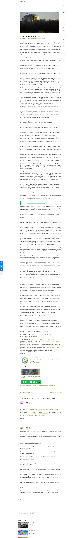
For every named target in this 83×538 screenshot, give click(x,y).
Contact (33, 513)
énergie (50, 385)
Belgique (32, 5)
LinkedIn (24, 513)
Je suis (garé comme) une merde (25, 392)
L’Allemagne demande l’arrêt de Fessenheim (49, 339)
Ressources (48, 5)
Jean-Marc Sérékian (35, 38)
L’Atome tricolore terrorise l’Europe (31, 36)
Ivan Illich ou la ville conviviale (56, 392)
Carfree (27, 5)
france (57, 385)
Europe (53, 385)
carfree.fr (21, 2)
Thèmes (54, 5)
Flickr (27, 513)
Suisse (42, 5)
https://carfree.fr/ (37, 362)
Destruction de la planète (30, 385)
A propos (60, 5)
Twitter (22, 513)
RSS (30, 513)
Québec (37, 5)
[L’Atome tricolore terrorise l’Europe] (40, 22)
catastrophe (45, 385)
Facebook (19, 513)
